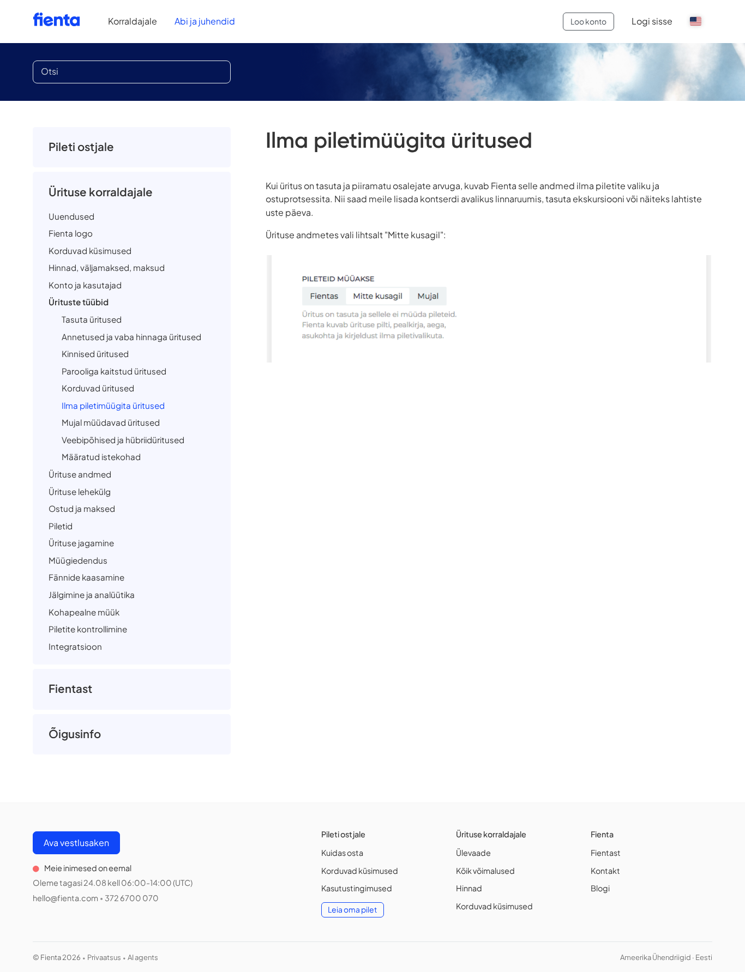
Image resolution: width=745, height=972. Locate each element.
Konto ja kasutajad (85, 285)
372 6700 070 (132, 898)
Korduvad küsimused (90, 250)
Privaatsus (104, 957)
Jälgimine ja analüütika (92, 594)
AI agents (143, 957)
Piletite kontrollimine (88, 629)
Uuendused (71, 216)
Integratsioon (75, 646)
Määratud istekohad (101, 456)
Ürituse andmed (80, 474)
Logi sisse (652, 21)
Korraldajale (132, 21)
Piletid (61, 526)
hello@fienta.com (65, 898)
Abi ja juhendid (205, 21)
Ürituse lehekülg (80, 491)
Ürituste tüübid (79, 302)
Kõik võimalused (485, 871)
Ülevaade (473, 853)
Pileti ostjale (81, 147)
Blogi (600, 888)
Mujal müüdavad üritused (111, 422)
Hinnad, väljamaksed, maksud (107, 267)
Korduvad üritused (98, 388)
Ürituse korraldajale (101, 192)
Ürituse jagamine (81, 543)
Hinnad (469, 888)
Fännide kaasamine (86, 577)
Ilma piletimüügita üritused (113, 405)
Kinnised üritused (95, 353)
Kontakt (605, 871)
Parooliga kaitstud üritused (114, 371)
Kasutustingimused (356, 888)
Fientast (70, 688)
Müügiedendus (78, 560)
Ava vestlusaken (76, 842)
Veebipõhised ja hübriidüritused (123, 439)
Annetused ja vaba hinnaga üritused (131, 336)
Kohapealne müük (84, 612)
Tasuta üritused (92, 319)
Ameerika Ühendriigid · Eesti (666, 957)
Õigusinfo (75, 734)
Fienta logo (71, 233)
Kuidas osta (342, 853)
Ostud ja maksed (82, 508)
